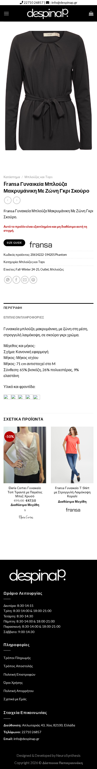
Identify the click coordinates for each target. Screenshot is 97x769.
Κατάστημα (12, 177)
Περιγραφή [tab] (13, 308)
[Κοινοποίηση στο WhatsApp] (8, 280)
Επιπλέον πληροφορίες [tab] (24, 317)
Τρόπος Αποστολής (18, 666)
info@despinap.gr (64, 2)
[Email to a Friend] (25, 280)
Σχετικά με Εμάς (15, 699)
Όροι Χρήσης (13, 683)
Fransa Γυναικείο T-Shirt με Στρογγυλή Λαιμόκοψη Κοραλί (72, 492)
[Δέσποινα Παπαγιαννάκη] (48, 13)
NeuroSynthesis (68, 756)
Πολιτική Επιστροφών (19, 674)
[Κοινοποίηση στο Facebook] (16, 280)
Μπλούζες (57, 269)
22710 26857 (33, 2)
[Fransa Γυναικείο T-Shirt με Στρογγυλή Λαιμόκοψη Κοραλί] (72, 455)
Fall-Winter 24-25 (27, 269)
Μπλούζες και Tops (38, 177)
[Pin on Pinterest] (33, 280)
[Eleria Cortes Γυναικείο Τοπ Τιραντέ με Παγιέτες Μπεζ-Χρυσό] (25, 455)
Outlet (44, 269)
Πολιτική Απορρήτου (19, 691)
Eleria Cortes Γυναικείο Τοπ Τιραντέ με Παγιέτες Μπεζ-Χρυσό (25, 492)
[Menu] (6, 13)
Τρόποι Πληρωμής (17, 658)
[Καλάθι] (91, 13)
